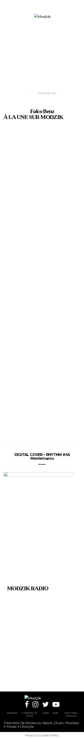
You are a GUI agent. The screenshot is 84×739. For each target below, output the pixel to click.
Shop (45, 713)
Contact (12, 713)
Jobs (55, 713)
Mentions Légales (71, 714)
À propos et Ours (30, 714)
